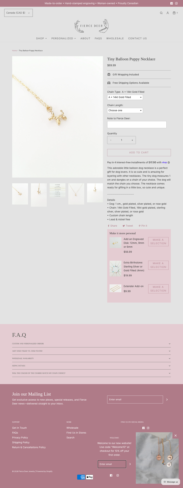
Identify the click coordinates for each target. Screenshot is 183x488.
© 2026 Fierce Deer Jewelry (23, 471)
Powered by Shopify (44, 471)
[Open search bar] (161, 12)
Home (14, 50)
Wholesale (72, 427)
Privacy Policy (20, 437)
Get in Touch (19, 427)
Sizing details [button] (18, 366)
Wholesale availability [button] (23, 358)
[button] (20, 194)
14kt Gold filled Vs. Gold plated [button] (27, 351)
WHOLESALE (115, 38)
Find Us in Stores (76, 432)
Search (70, 437)
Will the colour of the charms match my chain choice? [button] (38, 373)
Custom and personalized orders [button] (28, 344)
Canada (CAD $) (16, 12)
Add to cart (139, 152)
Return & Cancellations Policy (29, 447)
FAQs (98, 38)
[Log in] (167, 12)
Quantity (112, 133)
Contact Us (137, 38)
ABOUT (85, 38)
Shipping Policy (20, 442)
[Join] (167, 399)
